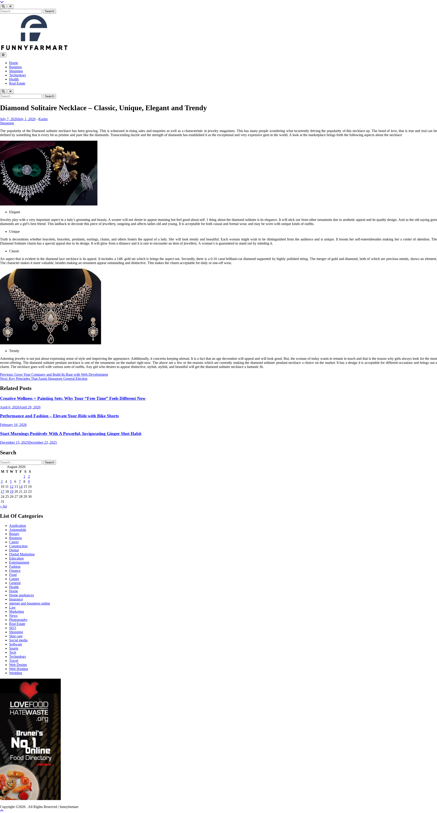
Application (17, 526)
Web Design (18, 665)
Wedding (15, 673)
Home (13, 63)
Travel (13, 661)
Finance (14, 571)
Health (14, 79)
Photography (18, 620)
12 (11, 486)
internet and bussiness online (29, 603)
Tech (12, 652)
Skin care (16, 636)
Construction (18, 546)
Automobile (17, 530)
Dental (14, 550)
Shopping (16, 71)
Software (15, 644)
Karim (43, 119)
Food (13, 575)
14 (21, 486)
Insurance (16, 599)
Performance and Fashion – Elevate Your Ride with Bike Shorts (59, 415)
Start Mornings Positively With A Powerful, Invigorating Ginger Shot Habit (70, 433)
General (14, 583)
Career (14, 542)
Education (16, 558)
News (13, 616)
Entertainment (19, 562)
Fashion (14, 566)
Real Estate (17, 83)
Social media (18, 640)
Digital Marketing (22, 554)
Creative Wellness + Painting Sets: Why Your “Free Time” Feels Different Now (73, 398)
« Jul (3, 506)
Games (14, 579)
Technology (17, 75)
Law (12, 607)
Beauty (14, 534)
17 (2, 491)
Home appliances (21, 595)
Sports (13, 648)
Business (15, 67)
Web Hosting (18, 669)
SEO (12, 628)
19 (11, 491)
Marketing (16, 611)
